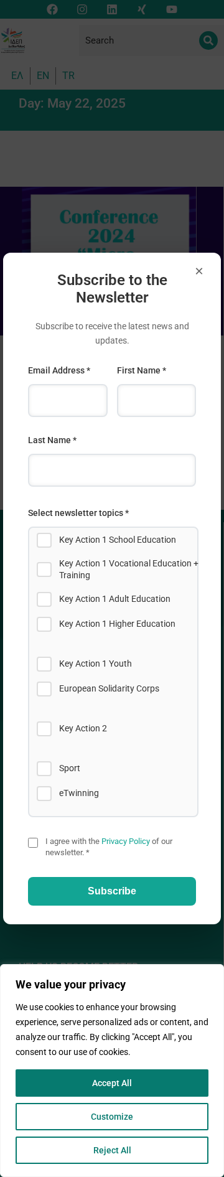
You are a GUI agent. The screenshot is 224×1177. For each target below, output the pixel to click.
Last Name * (52, 440)
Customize (112, 1117)
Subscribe (112, 891)
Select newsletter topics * (78, 513)
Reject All (112, 1150)
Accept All (112, 1083)
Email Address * (59, 370)
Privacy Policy (125, 841)
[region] (112, 1070)
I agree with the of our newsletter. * (108, 847)
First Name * (141, 370)
